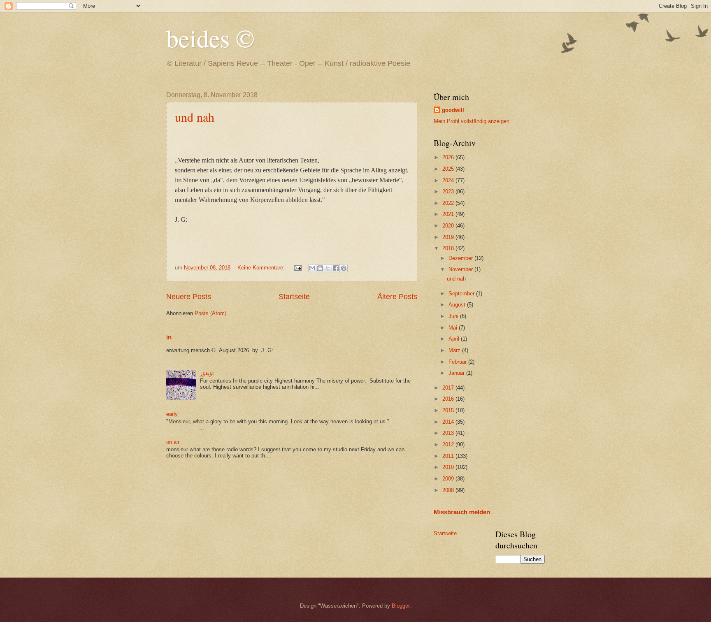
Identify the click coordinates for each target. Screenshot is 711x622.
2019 (448, 237)
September (462, 293)
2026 (448, 157)
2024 (448, 180)
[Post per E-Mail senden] (297, 268)
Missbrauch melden (462, 511)
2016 (448, 399)
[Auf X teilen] (328, 268)
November (461, 269)
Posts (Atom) (210, 313)
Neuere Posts (188, 296)
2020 (448, 226)
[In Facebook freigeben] (336, 268)
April (454, 339)
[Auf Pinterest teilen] (343, 268)
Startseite (294, 296)
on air (172, 442)
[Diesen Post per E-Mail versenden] (312, 268)
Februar (458, 362)
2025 (448, 169)
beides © (210, 37)
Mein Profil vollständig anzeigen (471, 121)
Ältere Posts (397, 296)
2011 (448, 456)
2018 (448, 248)
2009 (448, 479)
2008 (448, 490)
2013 (448, 433)
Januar (457, 373)
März (455, 350)
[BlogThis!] (320, 268)
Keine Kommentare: (261, 268)
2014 (448, 422)
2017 (448, 388)
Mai (453, 328)
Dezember (461, 258)
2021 (448, 214)
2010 (448, 467)
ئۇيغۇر (207, 373)
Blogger (400, 606)
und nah (194, 117)
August (457, 305)
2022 (448, 203)
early (172, 414)
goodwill (453, 110)
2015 (448, 410)
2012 (448, 444)
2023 (448, 191)
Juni (454, 316)
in (169, 337)
